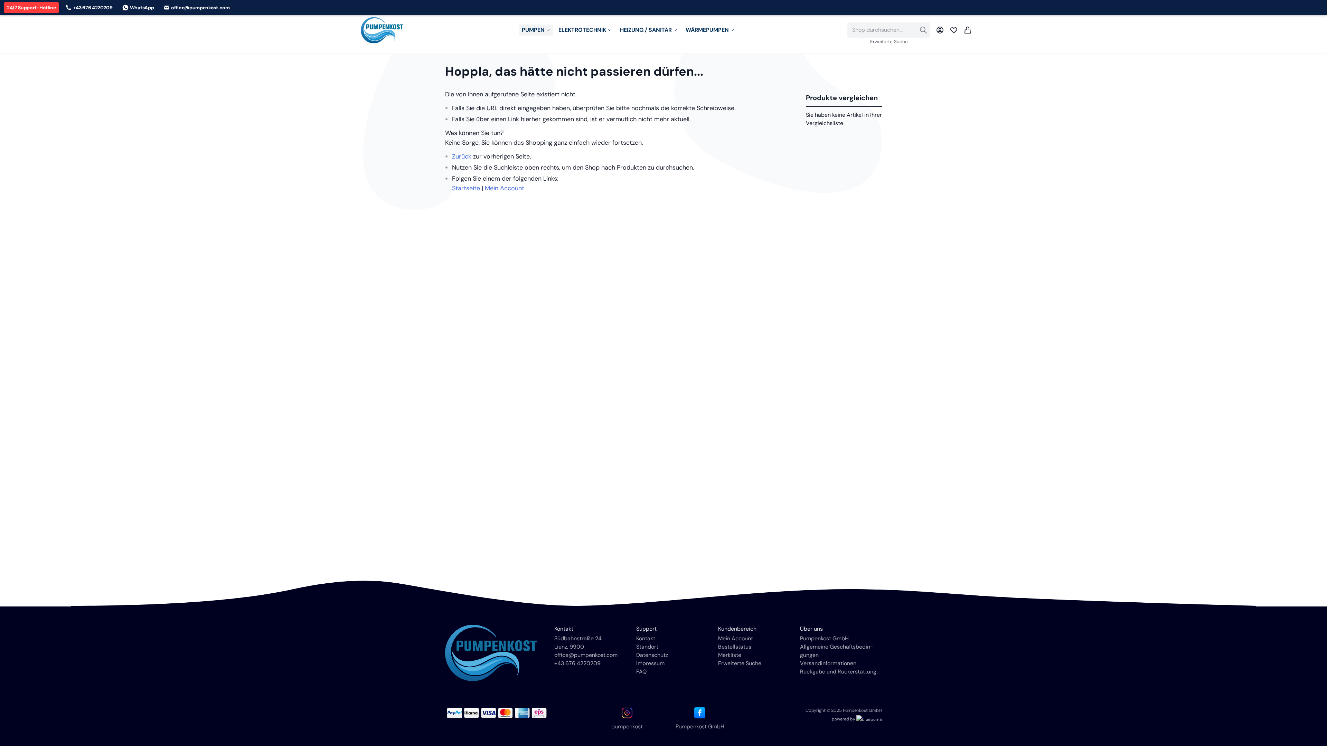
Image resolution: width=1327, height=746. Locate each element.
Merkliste (729, 655)
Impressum (650, 663)
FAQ (641, 671)
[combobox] (888, 30)
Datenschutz (652, 655)
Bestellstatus (734, 646)
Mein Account (504, 188)
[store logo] (382, 30)
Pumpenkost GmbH (824, 638)
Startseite (466, 188)
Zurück (461, 156)
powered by (844, 719)
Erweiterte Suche (889, 42)
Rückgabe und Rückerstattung (838, 671)
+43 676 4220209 (577, 663)
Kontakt (645, 638)
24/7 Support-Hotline (31, 7)
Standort (647, 646)
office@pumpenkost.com (586, 655)
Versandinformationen (828, 663)
